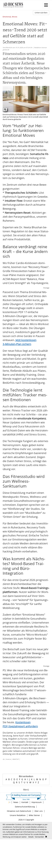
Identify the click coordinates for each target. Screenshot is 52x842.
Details (31, 837)
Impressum (36, 802)
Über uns (38, 811)
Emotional (7, 17)
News (15, 802)
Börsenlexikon (26, 776)
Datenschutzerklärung (25, 806)
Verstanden (39, 837)
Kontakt (24, 802)
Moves (14, 17)
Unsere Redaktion (18, 815)
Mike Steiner (34, 815)
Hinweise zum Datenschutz (19, 811)
